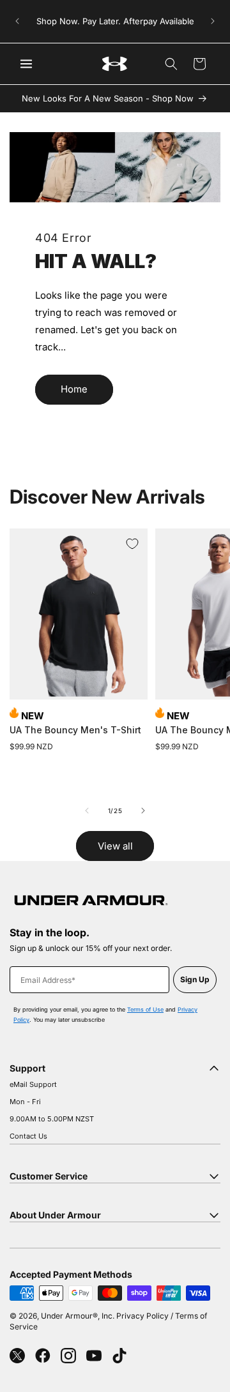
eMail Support (33, 1084)
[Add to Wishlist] (132, 543)
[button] (171, 64)
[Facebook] (42, 1355)
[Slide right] (143, 811)
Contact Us (28, 1136)
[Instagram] (68, 1355)
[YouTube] (94, 1355)
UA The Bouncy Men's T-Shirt (75, 729)
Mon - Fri (25, 1101)
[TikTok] (119, 1355)
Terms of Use (145, 1009)
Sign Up (195, 979)
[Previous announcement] (17, 21)
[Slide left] (87, 811)
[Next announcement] (213, 21)
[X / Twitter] (17, 1355)
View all (115, 846)
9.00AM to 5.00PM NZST (52, 1118)
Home (74, 389)
